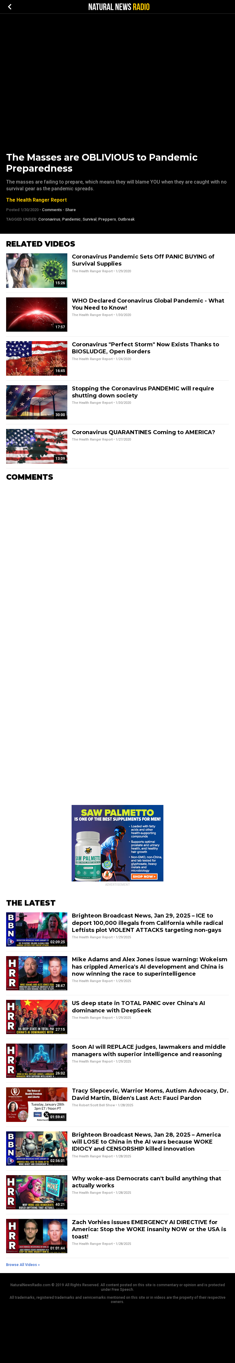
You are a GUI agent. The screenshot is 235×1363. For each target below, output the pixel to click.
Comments (52, 209)
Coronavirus (49, 219)
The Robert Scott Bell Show (93, 1105)
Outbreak (126, 219)
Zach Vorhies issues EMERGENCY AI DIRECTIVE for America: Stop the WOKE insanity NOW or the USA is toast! (149, 1229)
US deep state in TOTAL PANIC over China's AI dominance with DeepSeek (138, 1007)
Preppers (107, 219)
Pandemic (71, 219)
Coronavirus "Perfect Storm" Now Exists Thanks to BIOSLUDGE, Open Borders (145, 348)
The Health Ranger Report (36, 200)
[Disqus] (117, 562)
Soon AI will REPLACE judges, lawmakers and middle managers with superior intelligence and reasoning (149, 1050)
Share (70, 209)
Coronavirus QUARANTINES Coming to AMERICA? (143, 432)
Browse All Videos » (23, 1265)
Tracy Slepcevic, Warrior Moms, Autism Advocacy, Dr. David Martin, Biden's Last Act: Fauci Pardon (150, 1094)
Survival (89, 219)
